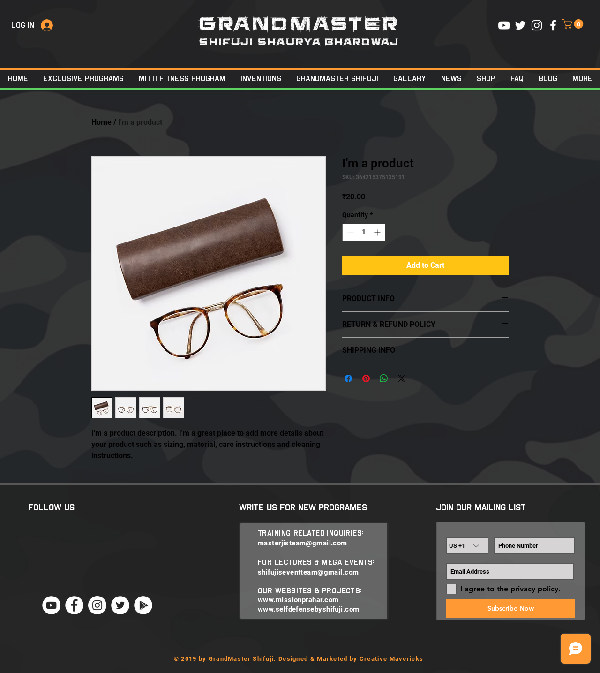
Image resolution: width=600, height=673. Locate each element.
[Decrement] (349, 232)
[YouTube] (51, 605)
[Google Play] (143, 605)
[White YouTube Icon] (504, 25)
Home (101, 122)
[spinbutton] (363, 232)
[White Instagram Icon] (537, 25)
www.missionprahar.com (298, 600)
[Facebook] (74, 605)
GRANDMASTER (299, 24)
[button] (573, 24)
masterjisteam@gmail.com (302, 543)
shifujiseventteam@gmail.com (308, 572)
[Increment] (378, 232)
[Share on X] (401, 378)
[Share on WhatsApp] (384, 378)
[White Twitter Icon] (520, 25)
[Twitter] (120, 605)
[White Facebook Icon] (553, 25)
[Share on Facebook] (348, 378)
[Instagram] (97, 605)
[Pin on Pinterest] (366, 378)
